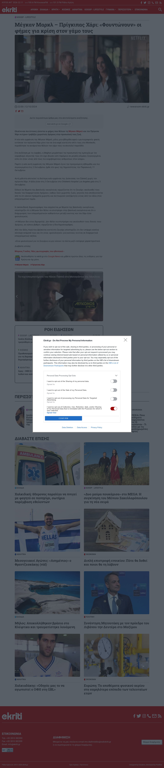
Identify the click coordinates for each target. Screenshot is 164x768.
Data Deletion (67, 427)
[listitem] (82, 375)
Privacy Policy (96, 427)
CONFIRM (63, 418)
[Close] (126, 340)
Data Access (82, 427)
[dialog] (82, 384)
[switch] (113, 381)
